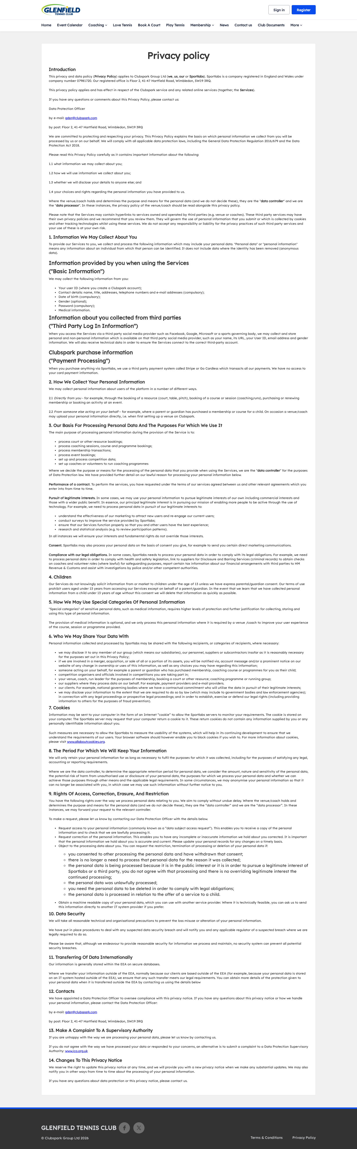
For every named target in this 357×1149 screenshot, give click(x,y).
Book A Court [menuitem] (149, 25)
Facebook (124, 1127)
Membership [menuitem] (200, 25)
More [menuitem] (294, 25)
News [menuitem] (224, 25)
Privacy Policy (304, 1137)
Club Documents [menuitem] (271, 25)
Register (304, 10)
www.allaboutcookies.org (86, 741)
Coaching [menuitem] (96, 25)
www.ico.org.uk (76, 1051)
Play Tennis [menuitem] (175, 25)
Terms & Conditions (267, 1137)
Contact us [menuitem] (243, 25)
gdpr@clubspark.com (81, 118)
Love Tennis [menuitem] (122, 25)
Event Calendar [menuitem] (70, 25)
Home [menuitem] (46, 25)
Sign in (279, 10)
